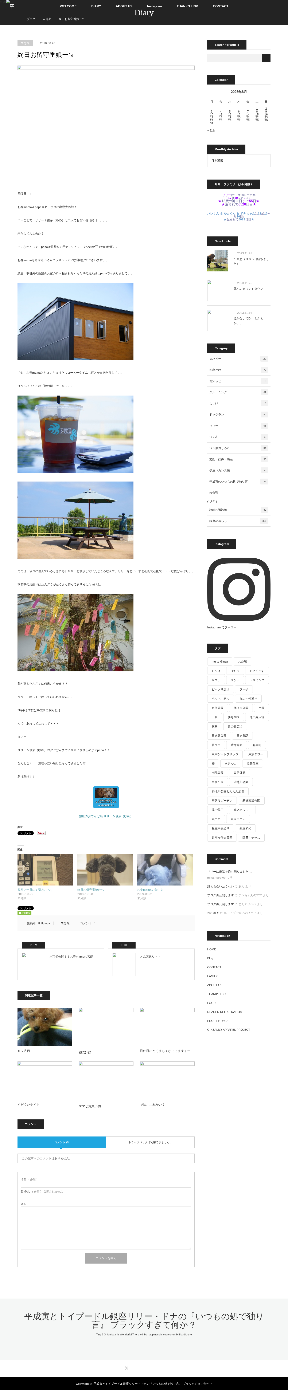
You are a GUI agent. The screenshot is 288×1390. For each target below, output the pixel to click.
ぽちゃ (235, 670)
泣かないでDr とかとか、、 (248, 321)
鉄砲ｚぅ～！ (242, 810)
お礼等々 (213, 913)
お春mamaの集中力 (150, 889)
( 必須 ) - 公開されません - (43, 1191)
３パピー (237, 358)
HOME (211, 949)
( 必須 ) (29, 1179)
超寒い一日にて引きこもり (35, 889)
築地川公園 (241, 782)
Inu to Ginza (220, 661)
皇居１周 (217, 782)
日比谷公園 (219, 735)
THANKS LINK (187, 6)
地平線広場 (257, 717)
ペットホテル (220, 698)
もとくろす (257, 670)
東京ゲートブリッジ (225, 754)
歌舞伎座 (252, 763)
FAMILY (212, 976)
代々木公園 (241, 708)
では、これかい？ (152, 1104)
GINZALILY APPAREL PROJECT (228, 1029)
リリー (237, 425)
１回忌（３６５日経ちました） (251, 261)
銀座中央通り (220, 828)
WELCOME (68, 6)
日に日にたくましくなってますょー (165, 1051)
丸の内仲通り (248, 698)
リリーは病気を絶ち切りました (228, 871)
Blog (210, 958)
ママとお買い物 (90, 1106)
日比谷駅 (242, 735)
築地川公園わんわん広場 (228, 791)
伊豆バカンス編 (237, 470)
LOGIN (212, 1003)
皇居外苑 (239, 772)
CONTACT (220, 6)
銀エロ (216, 819)
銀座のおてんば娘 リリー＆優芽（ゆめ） (106, 816)
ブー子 (244, 689)
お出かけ (237, 370)
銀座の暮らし (237, 521)
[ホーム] (18, 14)
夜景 (215, 726)
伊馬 (261, 708)
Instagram (154, 6)
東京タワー (255, 754)
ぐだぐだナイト (28, 1104)
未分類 (25, 43)
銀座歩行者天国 (222, 837)
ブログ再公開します (220, 895)
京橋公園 (217, 708)
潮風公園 (217, 772)
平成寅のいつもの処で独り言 (237, 481)
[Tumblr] (155, 1367)
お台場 (242, 661)
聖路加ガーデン (222, 800)
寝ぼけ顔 (85, 1052)
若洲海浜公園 (251, 800)
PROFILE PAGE (218, 1020)
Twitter (126, 1367)
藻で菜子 (217, 810)
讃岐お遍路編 (237, 509)
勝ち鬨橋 (234, 717)
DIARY (96, 6)
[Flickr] (147, 1367)
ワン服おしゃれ (237, 448)
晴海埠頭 (236, 745)
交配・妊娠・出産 (237, 459)
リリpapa (44, 923)
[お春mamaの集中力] (165, 870)
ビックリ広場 (220, 689)
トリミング (257, 680)
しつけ (237, 403)
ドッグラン (237, 414)
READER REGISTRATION (224, 1012)
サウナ (216, 680)
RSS (162, 1367)
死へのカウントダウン (248, 288)
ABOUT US (124, 6)
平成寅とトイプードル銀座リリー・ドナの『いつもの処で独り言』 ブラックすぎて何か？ (144, 1321)
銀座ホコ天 (238, 819)
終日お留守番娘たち (90, 889)
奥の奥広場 (235, 726)
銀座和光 (245, 828)
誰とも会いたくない (220, 886)
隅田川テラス (251, 837)
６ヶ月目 (23, 1051)
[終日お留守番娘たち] (105, 870)
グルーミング (237, 392)
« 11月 (211, 130)
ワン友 (237, 437)
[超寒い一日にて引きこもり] (45, 870)
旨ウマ (216, 745)
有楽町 (257, 745)
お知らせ (237, 381)
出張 (215, 717)
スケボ (235, 680)
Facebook (133, 1367)
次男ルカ (231, 763)
